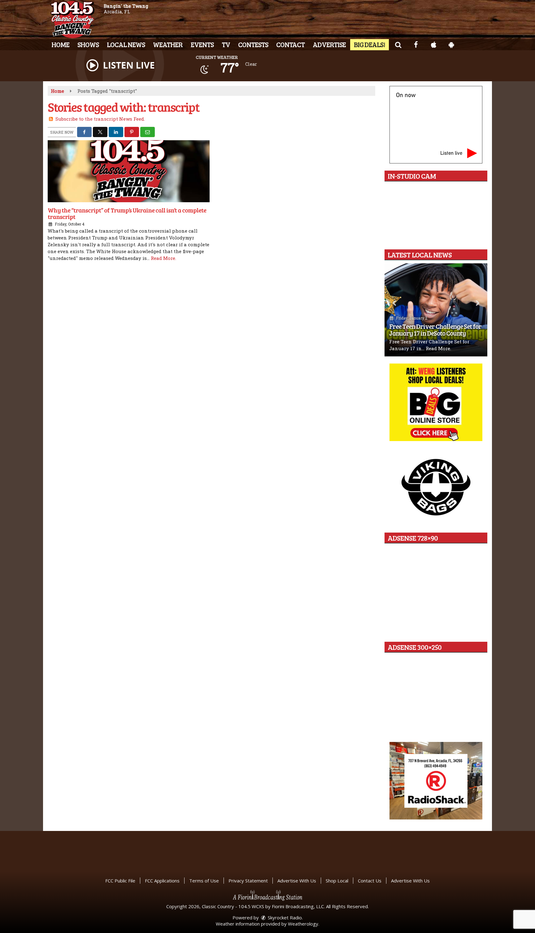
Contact (290, 44)
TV (226, 44)
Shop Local (337, 880)
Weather (168, 44)
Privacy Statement (248, 880)
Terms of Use (204, 880)
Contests (253, 44)
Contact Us (369, 880)
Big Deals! (369, 44)
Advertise (329, 44)
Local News (126, 44)
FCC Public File (120, 880)
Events (202, 44)
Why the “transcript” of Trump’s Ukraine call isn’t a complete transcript (127, 213)
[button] (398, 44)
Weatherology (303, 924)
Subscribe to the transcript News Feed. (100, 119)
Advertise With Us (296, 880)
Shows (88, 44)
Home (60, 44)
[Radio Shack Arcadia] (435, 780)
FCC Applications (162, 880)
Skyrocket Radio (284, 917)
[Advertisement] (435, 402)
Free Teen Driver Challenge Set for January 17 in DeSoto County (435, 329)
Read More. (163, 258)
